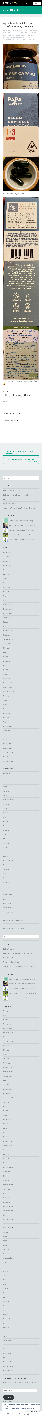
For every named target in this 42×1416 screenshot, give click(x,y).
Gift (36, 3)
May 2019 (6, 700)
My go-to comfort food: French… (25, 530)
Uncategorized (7, 882)
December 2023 (8, 613)
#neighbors (6, 773)
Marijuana (6, 843)
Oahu (5, 847)
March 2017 (6, 739)
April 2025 (6, 557)
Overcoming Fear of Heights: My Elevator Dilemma (19, 508)
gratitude (6, 830)
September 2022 (8, 639)
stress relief (31, 40)
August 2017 (6, 731)
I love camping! (8, 499)
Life (4, 33)
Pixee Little (12, 535)
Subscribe (8, 1397)
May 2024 (6, 596)
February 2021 (7, 683)
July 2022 (6, 648)
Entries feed (7, 903)
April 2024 (6, 600)
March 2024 (7, 604)
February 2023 (7, 630)
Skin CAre (6, 869)
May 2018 (6, 722)
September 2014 (8, 761)
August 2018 (7, 713)
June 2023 (6, 622)
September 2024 (8, 583)
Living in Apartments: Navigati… (25, 521)
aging (26, 30)
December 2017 (8, 726)
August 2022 (7, 644)
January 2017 (7, 744)
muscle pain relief (28, 35)
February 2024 (7, 609)
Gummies (6, 834)
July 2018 (6, 717)
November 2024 (8, 574)
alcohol (5, 786)
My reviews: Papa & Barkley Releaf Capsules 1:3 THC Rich (18, 25)
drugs (5, 817)
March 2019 (6, 704)
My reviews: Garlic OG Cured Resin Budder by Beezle (21, 460)
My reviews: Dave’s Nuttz (11, 503)
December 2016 (8, 748)
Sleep (9, 33)
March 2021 (6, 678)
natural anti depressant (13, 37)
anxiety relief (23, 33)
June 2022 (6, 652)
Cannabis (33, 30)
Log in (5, 899)
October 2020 (7, 687)
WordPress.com (8, 912)
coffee (5, 808)
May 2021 (6, 674)
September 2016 (8, 752)
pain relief (15, 40)
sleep (23, 40)
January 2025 (7, 565)
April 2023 (6, 626)
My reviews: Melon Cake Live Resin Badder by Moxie (19, 452)
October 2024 (7, 578)
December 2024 (8, 570)
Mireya (11, 521)
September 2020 (8, 691)
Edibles (5, 821)
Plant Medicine (8, 860)
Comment (32, 435)
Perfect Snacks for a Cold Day (12, 490)
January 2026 (7, 552)
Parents (5, 856)
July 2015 (6, 757)
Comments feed (8, 908)
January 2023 (7, 635)
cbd (4, 35)
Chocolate (6, 804)
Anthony (11, 525)
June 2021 (6, 670)
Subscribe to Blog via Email (15, 1378)
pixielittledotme (12, 10)
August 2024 (7, 587)
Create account (7, 895)
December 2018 (8, 709)
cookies (5, 812)
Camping (6, 791)
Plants (5, 865)
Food (4, 826)
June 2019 (6, 696)
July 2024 (6, 591)
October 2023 (7, 617)
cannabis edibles (8, 799)
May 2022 (6, 657)
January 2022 (7, 661)
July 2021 (6, 665)
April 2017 (6, 735)
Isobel (11, 530)
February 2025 (7, 561)
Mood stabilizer (13, 35)
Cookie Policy (31, 1408)
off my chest (7, 852)
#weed (5, 778)
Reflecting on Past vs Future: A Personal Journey (17, 495)
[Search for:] (21, 478)
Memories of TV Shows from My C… (27, 525)
